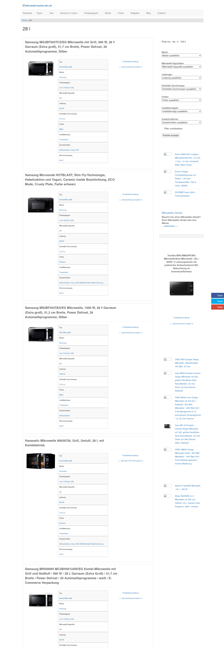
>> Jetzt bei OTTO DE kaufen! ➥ (130, 460)
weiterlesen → (171, 225)
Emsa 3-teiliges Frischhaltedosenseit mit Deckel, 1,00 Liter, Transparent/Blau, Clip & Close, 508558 (185, 178)
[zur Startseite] (60, 5)
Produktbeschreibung (130, 61)
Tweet (220, 301)
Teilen (220, 295)
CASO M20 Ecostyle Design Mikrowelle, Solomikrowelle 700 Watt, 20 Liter (187, 363)
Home (24, 20)
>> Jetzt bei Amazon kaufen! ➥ (130, 67)
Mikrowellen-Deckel (172, 212)
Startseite (27, 13)
